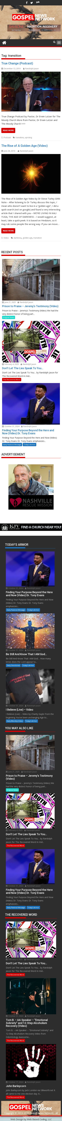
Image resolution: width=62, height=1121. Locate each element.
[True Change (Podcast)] (31, 91)
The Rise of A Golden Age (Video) (24, 146)
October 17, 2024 (15, 1082)
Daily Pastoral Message (12, 444)
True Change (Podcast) (17, 63)
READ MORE (8, 130)
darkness (18, 238)
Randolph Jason (32, 68)
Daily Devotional (13, 665)
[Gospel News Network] (4, 42)
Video (6, 238)
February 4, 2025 (11, 364)
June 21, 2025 (10, 302)
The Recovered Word (11, 379)
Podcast (7, 137)
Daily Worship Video (15, 721)
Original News (8, 317)
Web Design (17, 1119)
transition (20, 137)
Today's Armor (29, 444)
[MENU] (59, 42)
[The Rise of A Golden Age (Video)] (31, 174)
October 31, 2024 (11, 426)
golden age (27, 238)
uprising (28, 137)
